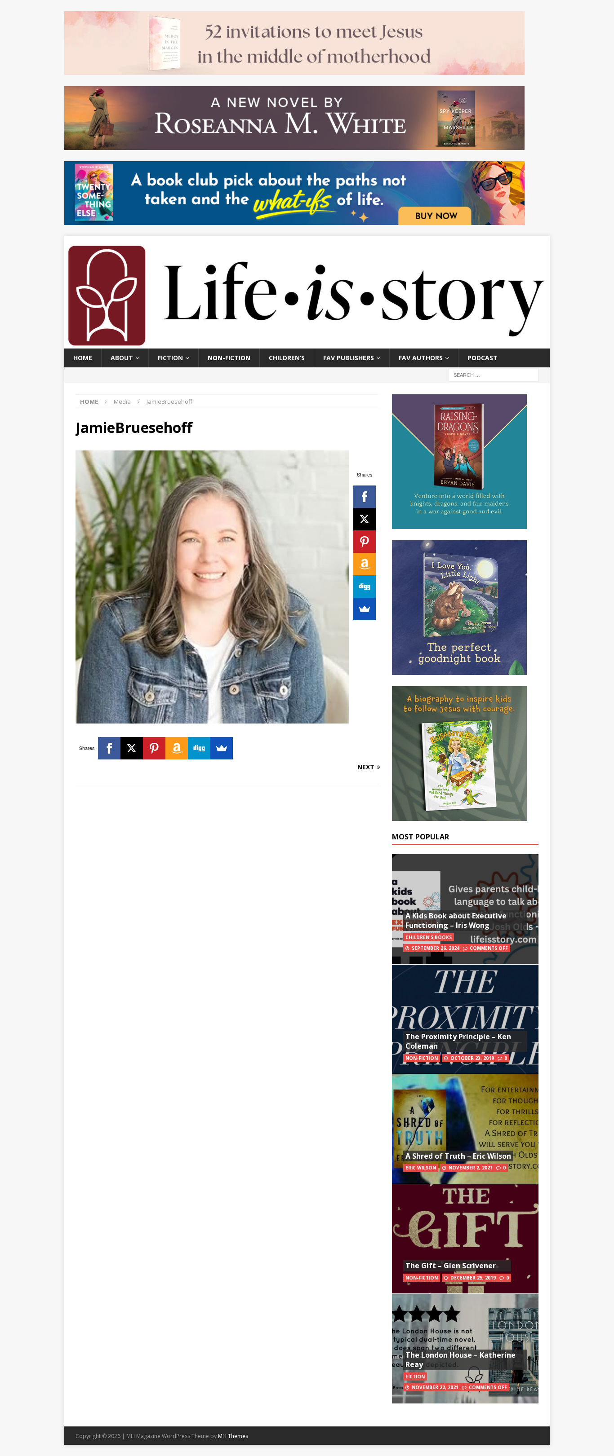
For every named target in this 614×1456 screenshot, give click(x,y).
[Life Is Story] (307, 343)
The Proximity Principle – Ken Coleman (458, 1041)
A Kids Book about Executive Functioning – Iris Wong (456, 920)
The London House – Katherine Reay (460, 1359)
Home (82, 357)
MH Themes (233, 1436)
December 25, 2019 (473, 1278)
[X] (364, 519)
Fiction (170, 357)
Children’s (287, 357)
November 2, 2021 (471, 1168)
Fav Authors (421, 357)
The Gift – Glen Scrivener (450, 1266)
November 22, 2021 (435, 1387)
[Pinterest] (364, 541)
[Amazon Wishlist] (364, 564)
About (122, 357)
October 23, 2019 (472, 1058)
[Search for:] (493, 374)
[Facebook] (364, 496)
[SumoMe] (364, 609)
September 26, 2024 (435, 948)
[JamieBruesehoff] (212, 718)
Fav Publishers (348, 357)
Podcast (482, 357)
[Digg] (364, 586)
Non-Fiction (229, 357)
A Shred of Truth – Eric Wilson (458, 1156)
